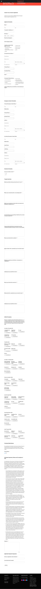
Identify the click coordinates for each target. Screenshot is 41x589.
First (5, 27)
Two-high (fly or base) (14, 383)
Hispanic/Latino (18, 45)
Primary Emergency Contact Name (10, 103)
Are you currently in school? (9, 171)
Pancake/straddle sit (7, 349)
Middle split (13, 348)
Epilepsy (6, 82)
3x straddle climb (14, 419)
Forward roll (6, 367)
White (6, 51)
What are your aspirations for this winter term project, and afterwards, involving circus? (14, 204)
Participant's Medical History (9, 78)
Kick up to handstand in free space (14, 362)
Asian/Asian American (8, 47)
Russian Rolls (6, 431)
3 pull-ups (6, 406)
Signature (6, 541)
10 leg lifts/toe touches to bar (6, 335)
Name (5, 24)
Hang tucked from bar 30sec (21, 397)
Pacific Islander (18, 48)
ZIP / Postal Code (6, 64)
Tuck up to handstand (20, 362)
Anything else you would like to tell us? (10, 271)
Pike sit (5, 353)
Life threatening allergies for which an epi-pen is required (20, 83)
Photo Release (6, 451)
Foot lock (20, 414)
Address (5, 120)
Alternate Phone (7, 116)
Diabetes (17, 84)
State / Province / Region (18, 128)
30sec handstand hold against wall (7, 362)
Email (5, 74)
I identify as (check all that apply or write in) (8, 46)
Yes (6, 173)
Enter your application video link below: (11, 556)
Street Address (6, 56)
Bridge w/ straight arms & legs (7, 344)
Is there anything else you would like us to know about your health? (14, 87)
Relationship (6, 141)
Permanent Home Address (9, 53)
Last (15, 27)
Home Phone (6, 145)
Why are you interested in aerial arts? (10, 282)
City (5, 128)
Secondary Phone (7, 70)
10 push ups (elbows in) (13, 330)
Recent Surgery (18, 78)
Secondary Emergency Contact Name (10, 136)
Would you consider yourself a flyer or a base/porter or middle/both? (13, 260)
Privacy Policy (6, 581)
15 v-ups (19, 330)
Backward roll (13, 367)
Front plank (6, 379)
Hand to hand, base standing (6, 388)
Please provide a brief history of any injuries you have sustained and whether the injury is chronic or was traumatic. (14, 227)
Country (16, 64)
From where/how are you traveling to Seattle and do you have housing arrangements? (14, 215)
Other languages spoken (8, 41)
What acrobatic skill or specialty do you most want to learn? (14, 249)
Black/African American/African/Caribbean (9, 49)
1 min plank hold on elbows (7, 330)
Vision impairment (7, 79)
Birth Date (6, 33)
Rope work (20, 431)
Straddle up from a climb (14, 415)
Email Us (5, 579)
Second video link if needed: (9, 560)
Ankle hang (13, 435)
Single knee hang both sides (7, 436)
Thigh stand (20, 379)
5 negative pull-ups (20, 402)
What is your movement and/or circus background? (13, 192)
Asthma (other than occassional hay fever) (19, 80)
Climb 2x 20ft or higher (7, 415)
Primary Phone (7, 112)
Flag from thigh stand (6, 383)
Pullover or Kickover (13, 431)
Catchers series (7, 419)
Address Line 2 (6, 158)
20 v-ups (12, 401)
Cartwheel (20, 367)
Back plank (13, 379)
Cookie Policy (6, 582)
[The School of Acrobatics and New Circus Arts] (8, 3)
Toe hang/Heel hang (20, 436)
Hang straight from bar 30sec (13, 397)
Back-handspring (7, 371)
